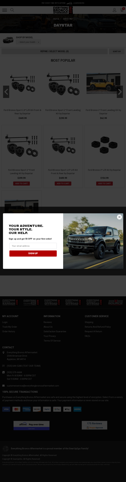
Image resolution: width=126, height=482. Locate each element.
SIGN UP (33, 253)
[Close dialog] (119, 216)
